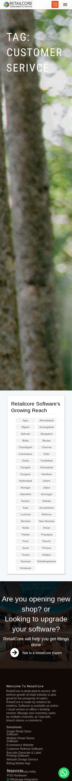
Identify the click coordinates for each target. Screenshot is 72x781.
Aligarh (25, 427)
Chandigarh (25, 447)
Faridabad (47, 460)
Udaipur (46, 554)
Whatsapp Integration (23, 779)
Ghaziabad (46, 467)
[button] (63, 772)
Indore (46, 480)
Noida (25, 527)
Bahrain (25, 434)
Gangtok (25, 467)
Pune (26, 541)
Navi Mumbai (46, 521)
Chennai (47, 447)
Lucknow (25, 514)
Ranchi (46, 541)
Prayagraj (46, 534)
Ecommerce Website (20, 745)
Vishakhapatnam (46, 561)
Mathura (47, 514)
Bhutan (46, 440)
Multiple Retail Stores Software (20, 740)
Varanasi (25, 561)
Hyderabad (25, 480)
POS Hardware (17, 775)
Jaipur (46, 487)
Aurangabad (46, 427)
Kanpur (25, 501)
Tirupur (25, 554)
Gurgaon (25, 474)
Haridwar (46, 474)
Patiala (26, 534)
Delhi (46, 454)
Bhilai (25, 440)
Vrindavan (25, 568)
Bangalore (47, 434)
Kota (25, 507)
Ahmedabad (47, 420)
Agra (25, 420)
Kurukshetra (47, 507)
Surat (25, 548)
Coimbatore (25, 454)
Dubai (25, 460)
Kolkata (46, 501)
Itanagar (25, 487)
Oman (46, 527)
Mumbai (25, 521)
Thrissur (46, 548)
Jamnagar (46, 494)
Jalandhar (25, 494)
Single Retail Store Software (18, 733)
